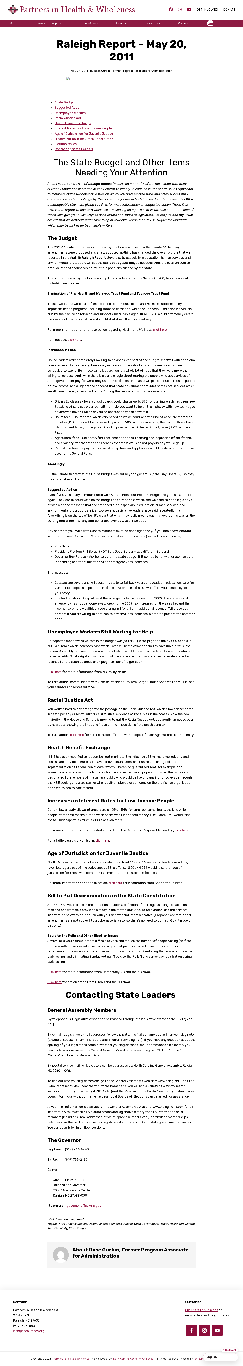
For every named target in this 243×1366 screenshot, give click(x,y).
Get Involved (207, 10)
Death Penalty (98, 1224)
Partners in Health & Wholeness (77, 9)
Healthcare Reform (182, 1224)
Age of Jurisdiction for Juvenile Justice (84, 134)
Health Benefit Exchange (73, 123)
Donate (229, 10)
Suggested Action (68, 108)
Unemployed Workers (70, 113)
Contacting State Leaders (74, 149)
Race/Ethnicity (57, 1228)
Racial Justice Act (68, 118)
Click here (54, 672)
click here (160, 330)
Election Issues (66, 144)
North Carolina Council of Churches (133, 1358)
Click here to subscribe (201, 1310)
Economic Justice (121, 1224)
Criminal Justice (76, 1224)
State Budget (65, 102)
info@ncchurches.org (28, 1331)
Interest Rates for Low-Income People (83, 128)
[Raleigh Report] (124, 86)
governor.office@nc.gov (84, 1206)
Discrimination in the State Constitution (84, 139)
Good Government (146, 1224)
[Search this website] (232, 22)
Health (164, 1224)
